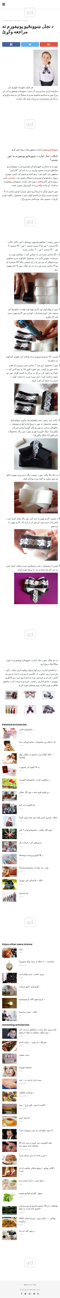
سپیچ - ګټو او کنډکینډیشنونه (30, 1193)
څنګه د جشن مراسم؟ (28, 1011)
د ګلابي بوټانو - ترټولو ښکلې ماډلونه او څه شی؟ (37, 1169)
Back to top (30, 1285)
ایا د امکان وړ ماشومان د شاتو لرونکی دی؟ (37, 742)
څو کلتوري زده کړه (27, 804)
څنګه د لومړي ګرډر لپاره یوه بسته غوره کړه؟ (38, 817)
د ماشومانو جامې (26, 729)
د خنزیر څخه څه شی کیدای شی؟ (33, 1155)
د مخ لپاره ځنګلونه (26, 1092)
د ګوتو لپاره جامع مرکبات (29, 986)
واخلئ (40, 181)
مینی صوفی (24, 1054)
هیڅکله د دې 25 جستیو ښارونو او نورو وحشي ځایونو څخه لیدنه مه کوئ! (38, 1207)
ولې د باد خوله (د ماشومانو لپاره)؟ (33, 867)
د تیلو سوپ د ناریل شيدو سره (31, 1180)
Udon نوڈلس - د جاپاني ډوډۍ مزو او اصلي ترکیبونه (37, 1220)
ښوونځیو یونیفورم (49, 149)
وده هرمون (23, 893)
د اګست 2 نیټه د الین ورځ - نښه (32, 1105)
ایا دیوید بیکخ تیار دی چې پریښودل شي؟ (36, 1130)
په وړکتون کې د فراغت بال (30, 842)
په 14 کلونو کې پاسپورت (29, 767)
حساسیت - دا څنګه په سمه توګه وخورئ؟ (36, 961)
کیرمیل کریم (24, 1117)
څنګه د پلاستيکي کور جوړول (31, 880)
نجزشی (11, 177)
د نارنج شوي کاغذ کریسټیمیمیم (32, 999)
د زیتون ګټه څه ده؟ (27, 1230)
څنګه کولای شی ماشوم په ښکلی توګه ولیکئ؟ (35, 756)
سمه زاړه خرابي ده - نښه (30, 1079)
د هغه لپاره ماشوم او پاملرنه (11, 20)
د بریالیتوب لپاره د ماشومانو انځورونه (34, 779)
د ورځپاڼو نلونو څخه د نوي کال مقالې (34, 792)
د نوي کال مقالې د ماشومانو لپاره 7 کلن (36, 830)
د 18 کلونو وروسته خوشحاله (31, 855)
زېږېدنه (25, 20)
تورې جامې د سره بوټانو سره (31, 974)
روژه (21, 949)
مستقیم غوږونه (25, 1067)
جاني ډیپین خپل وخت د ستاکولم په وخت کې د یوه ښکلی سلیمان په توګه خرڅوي (38, 1031)
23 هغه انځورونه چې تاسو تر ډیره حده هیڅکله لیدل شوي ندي (35, 1144)
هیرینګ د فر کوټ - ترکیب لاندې (32, 1042)
